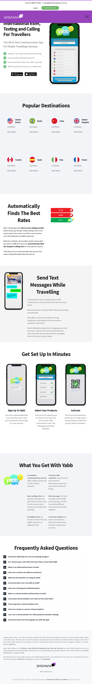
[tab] (46, 556)
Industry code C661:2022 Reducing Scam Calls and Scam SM (42, 648)
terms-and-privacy (46, 672)
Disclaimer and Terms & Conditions (57, 679)
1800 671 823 (36, 3)
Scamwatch (46, 659)
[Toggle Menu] (87, 17)
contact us (11, 644)
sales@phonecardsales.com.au (55, 3)
